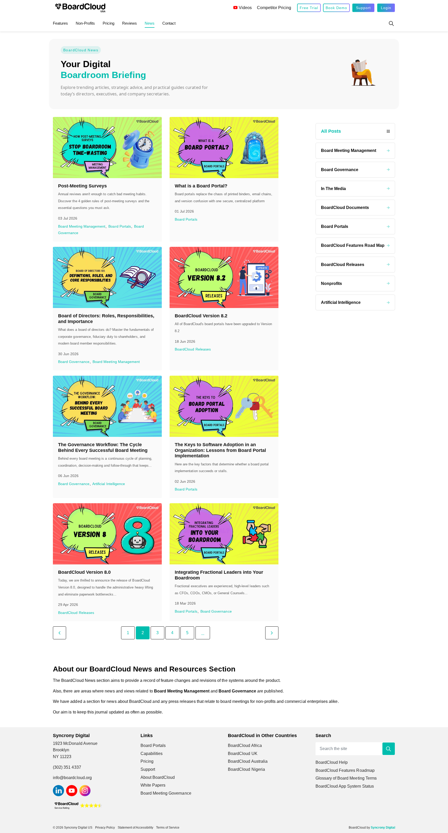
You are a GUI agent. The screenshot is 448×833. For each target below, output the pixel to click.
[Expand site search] (391, 23)
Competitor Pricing (274, 7)
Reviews (129, 23)
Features (60, 23)
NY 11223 (62, 756)
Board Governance (73, 362)
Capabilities (152, 753)
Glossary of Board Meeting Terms (346, 778)
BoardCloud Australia (248, 761)
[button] (388, 748)
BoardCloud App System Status (345, 786)
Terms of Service (167, 827)
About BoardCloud (158, 777)
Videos (245, 7)
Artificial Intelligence (108, 484)
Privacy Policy (105, 827)
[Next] (271, 632)
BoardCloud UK (242, 753)
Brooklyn (61, 750)
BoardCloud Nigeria (246, 769)
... (202, 633)
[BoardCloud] (80, 8)
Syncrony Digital (383, 827)
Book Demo (336, 8)
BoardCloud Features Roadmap (345, 770)
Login (386, 8)
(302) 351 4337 (67, 767)
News (150, 23)
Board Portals (119, 226)
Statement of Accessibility (135, 827)
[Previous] (59, 632)
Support (363, 8)
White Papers (153, 785)
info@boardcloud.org (72, 777)
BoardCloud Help (332, 762)
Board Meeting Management (81, 226)
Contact (169, 23)
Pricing (108, 23)
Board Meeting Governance (166, 793)
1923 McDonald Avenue (76, 743)
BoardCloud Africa (245, 745)
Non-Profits (85, 23)
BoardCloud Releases (193, 349)
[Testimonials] (78, 805)
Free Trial (309, 8)
